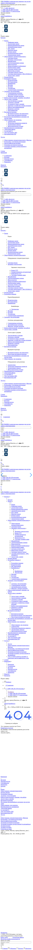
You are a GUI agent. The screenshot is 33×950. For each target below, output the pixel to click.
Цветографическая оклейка (12, 143)
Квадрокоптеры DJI (10, 134)
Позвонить (4, 932)
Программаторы (13, 110)
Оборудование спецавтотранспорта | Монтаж (17, 140)
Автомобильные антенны (15, 94)
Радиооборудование (10, 78)
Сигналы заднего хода (14, 69)
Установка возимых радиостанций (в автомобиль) (16, 824)
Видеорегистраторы (10, 112)
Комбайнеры (11, 83)
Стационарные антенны (15, 93)
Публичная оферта (18, 937)
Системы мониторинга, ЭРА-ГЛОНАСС (20, 74)
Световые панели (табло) (15, 72)
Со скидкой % (8, 131)
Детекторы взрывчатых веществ (17, 123)
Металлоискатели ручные (15, 126)
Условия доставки (6, 827)
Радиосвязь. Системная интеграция (14, 141)
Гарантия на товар (6, 829)
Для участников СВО (10, 132)
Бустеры (10, 86)
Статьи (3, 151)
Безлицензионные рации (15, 53)
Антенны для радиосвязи (12, 91)
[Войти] (1, 181)
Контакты (4, 166)
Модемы (10, 85)
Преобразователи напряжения (13, 128)
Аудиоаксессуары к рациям (16, 104)
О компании (8, 155)
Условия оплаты (5, 826)
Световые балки (13, 58)
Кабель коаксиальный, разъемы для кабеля (17, 97)
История (6, 157)
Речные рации (12, 52)
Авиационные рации (14, 55)
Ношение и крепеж (13, 109)
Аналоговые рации (13, 44)
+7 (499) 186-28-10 (8, 8)
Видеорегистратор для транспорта (18, 113)
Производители (9, 159)
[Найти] (2, 197)
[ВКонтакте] (6, 31)
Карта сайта (4, 937)
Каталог (3, 37)
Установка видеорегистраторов (13, 145)
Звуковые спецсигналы (15, 59)
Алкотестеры (12, 121)
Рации (6, 40)
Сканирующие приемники (16, 90)
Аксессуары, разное (14, 75)
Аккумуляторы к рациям (15, 101)
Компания (4, 152)
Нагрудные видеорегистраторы (17, 115)
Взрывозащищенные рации (16, 45)
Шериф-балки (12, 61)
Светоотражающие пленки (16, 63)
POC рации (11, 48)
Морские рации (12, 50)
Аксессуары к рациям (11, 99)
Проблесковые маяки (14, 67)
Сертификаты (8, 160)
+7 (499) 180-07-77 (10, 11)
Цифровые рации (13, 42)
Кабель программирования (16, 107)
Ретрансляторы (8, 77)
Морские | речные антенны (16, 96)
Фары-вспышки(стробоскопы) (17, 66)
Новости (3, 165)
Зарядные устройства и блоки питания (19, 105)
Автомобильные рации (15, 47)
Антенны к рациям (13, 102)
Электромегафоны (9, 129)
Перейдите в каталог (7, 728)
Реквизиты (7, 162)
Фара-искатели (12, 64)
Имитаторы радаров (14, 71)
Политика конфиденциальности (10, 939)
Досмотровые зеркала (14, 124)
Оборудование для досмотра (13, 120)
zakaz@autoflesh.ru (6, 16)
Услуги (3, 137)
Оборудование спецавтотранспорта (15, 56)
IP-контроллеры (12, 80)
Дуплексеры (11, 88)
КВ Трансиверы (12, 82)
